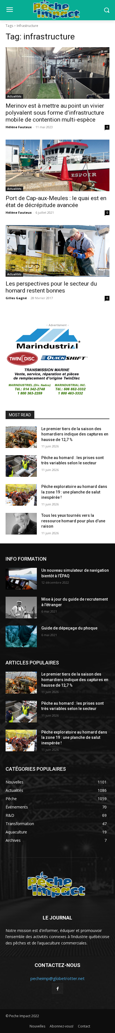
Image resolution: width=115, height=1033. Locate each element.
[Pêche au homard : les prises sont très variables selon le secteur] (21, 466)
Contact (84, 1026)
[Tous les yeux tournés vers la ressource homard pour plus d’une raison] (21, 524)
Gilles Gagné (16, 298)
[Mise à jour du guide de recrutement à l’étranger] (21, 607)
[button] (106, 10)
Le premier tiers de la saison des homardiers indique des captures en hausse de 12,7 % (74, 434)
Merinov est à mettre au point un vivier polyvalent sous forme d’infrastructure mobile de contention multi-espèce (55, 112)
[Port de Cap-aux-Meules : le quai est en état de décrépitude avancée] (57, 165)
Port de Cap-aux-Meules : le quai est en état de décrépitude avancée (56, 201)
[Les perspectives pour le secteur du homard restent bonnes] (57, 251)
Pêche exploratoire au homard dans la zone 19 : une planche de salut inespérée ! (74, 492)
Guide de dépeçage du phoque (69, 628)
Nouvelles (37, 1026)
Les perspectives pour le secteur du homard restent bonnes (51, 287)
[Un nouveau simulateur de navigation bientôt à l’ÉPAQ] (21, 578)
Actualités (14, 96)
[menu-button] (9, 10)
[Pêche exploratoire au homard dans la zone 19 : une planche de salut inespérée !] (21, 495)
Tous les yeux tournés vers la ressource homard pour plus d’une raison (73, 520)
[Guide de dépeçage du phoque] (21, 636)
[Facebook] (57, 988)
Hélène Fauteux (19, 127)
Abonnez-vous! (61, 1026)
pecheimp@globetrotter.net (57, 978)
